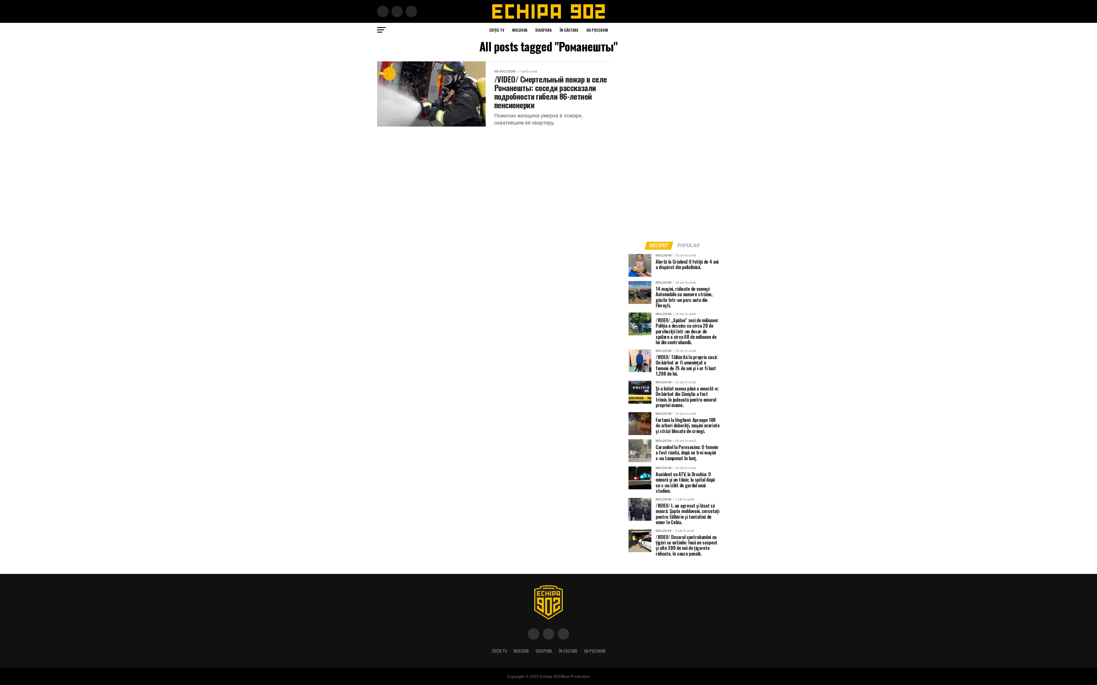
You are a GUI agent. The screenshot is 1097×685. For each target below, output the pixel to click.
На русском (597, 30)
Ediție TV (496, 30)
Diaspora (543, 30)
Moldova (519, 30)
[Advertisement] (671, 147)
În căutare (569, 30)
